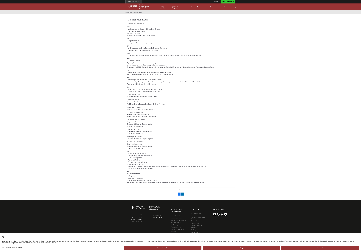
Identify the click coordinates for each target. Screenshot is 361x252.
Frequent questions (196, 225)
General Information (162, 7)
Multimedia (194, 227)
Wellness (173, 231)
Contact (226, 7)
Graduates (213, 7)
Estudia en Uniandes (228, 1)
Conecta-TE (194, 220)
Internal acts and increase (178, 220)
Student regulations (176, 224)
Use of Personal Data (177, 229)
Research (200, 7)
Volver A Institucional (133, 1)
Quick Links (195, 209)
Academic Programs (175, 7)
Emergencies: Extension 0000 (198, 218)
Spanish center (195, 232)
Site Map (193, 229)
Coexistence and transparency (196, 214)
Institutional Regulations (176, 210)
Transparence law (176, 227)
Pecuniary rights (175, 222)
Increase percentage (177, 218)
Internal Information (188, 7)
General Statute (175, 215)
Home (127, 12)
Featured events (196, 223)
